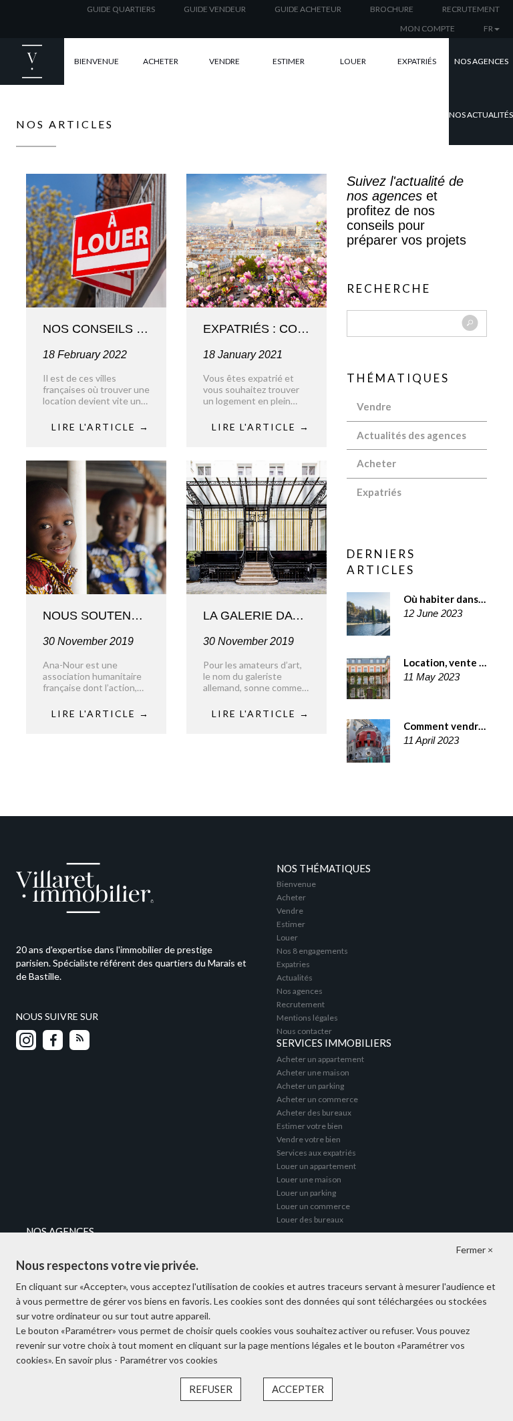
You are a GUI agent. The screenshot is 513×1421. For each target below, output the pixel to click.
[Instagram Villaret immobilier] (26, 1040)
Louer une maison (309, 1179)
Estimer (289, 61)
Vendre (224, 61)
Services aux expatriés (316, 1153)
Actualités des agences (411, 435)
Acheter (160, 61)
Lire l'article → (100, 426)
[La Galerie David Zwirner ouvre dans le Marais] (256, 525)
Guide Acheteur (308, 9)
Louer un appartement (316, 1166)
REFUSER (210, 1389)
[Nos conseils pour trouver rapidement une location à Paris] (96, 239)
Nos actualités (481, 115)
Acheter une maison (313, 1072)
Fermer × (474, 1249)
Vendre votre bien (309, 1139)
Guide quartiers (121, 9)
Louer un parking (306, 1193)
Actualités (295, 978)
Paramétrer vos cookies (169, 1360)
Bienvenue (96, 61)
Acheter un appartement (320, 1059)
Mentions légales (307, 1018)
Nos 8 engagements (312, 951)
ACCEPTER (298, 1389)
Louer (353, 61)
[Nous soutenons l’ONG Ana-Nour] (96, 525)
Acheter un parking (310, 1086)
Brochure (391, 9)
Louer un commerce (313, 1206)
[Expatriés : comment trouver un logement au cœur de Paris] (256, 239)
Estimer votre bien (310, 1126)
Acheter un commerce (317, 1099)
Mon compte (427, 28)
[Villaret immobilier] (131, 886)
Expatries (293, 964)
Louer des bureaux (310, 1219)
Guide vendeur (215, 9)
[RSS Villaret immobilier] (79, 1040)
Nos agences (481, 61)
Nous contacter (304, 1031)
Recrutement (471, 9)
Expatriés (416, 61)
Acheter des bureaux (314, 1113)
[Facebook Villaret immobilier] (53, 1040)
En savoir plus (84, 1360)
